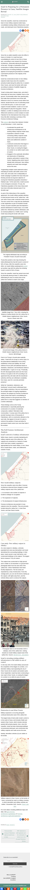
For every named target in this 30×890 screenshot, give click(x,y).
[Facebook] (20, 30)
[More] (28, 30)
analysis (5, 122)
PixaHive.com (22, 885)
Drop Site (19, 14)
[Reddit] (25, 30)
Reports (12, 824)
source (3, 17)
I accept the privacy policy (15, 866)
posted (25, 266)
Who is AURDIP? (11, 874)
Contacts (13, 876)
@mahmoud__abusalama (20, 655)
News (7, 824)
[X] (23, 30)
